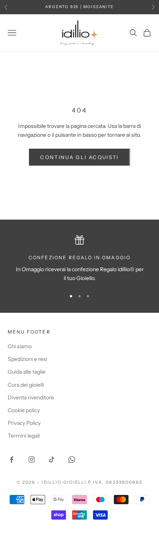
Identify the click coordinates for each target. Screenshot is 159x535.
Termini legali (24, 435)
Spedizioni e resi (27, 359)
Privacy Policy (24, 422)
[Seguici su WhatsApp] (72, 459)
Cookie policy (24, 410)
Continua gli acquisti (79, 157)
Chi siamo (20, 346)
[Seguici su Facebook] (11, 459)
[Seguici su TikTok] (52, 459)
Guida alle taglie (27, 371)
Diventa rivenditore (31, 397)
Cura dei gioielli (26, 384)
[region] (79, 259)
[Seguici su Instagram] (32, 459)
